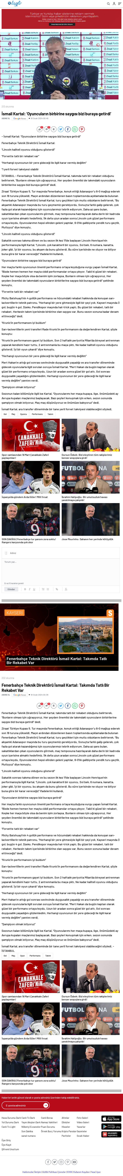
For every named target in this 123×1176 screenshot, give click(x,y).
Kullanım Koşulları (82, 1172)
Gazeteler (82, 1131)
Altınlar (65, 1117)
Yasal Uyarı (96, 1172)
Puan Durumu (48, 1126)
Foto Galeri (82, 1117)
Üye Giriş (6, 1140)
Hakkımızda (27, 1172)
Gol (5, 414)
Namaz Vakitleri (49, 1122)
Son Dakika (27, 1131)
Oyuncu (23, 414)
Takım (50, 414)
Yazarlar (81, 1126)
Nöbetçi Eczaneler (31, 1126)
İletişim (37, 1172)
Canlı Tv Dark (28, 1117)
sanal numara (28, 1135)
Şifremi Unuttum (10, 1149)
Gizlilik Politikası (49, 1172)
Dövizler (66, 1122)
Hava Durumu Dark (11, 1117)
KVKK (69, 1172)
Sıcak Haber (83, 1135)
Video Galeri (83, 1122)
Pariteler (66, 1135)
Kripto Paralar (69, 1131)
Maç (13, 414)
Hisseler (66, 1126)
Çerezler (62, 1172)
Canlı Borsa (47, 1117)
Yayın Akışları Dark (31, 1122)
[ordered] (43, 589)
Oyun (22, 955)
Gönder (11, 589)
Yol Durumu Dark (10, 1122)
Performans (37, 414)
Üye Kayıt (6, 1144)
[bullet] (47, 589)
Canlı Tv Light (9, 1126)
